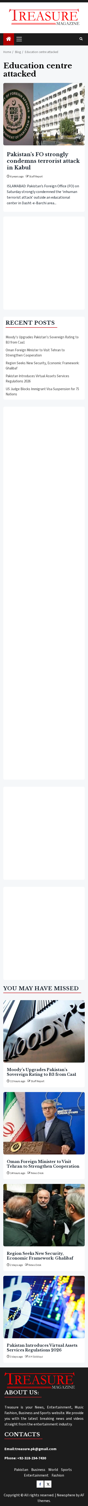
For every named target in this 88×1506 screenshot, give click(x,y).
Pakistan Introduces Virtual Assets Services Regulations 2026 (42, 1347)
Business (38, 1469)
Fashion (58, 1475)
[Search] (81, 39)
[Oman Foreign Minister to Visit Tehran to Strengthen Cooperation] (44, 1123)
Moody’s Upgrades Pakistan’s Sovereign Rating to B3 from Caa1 (41, 1072)
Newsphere (66, 1495)
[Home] (8, 39)
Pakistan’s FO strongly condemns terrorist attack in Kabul (43, 161)
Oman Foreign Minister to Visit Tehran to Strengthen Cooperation (35, 353)
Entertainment (36, 1475)
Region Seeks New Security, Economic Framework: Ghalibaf (40, 1255)
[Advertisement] (44, 263)
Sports (66, 1469)
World (53, 1469)
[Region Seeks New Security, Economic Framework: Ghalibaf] (44, 1215)
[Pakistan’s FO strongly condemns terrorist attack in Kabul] (44, 114)
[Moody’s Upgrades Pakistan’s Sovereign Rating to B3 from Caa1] (44, 1031)
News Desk (37, 1173)
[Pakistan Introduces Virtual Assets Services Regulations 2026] (44, 1307)
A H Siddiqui (35, 1357)
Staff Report (36, 177)
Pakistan (21, 1469)
